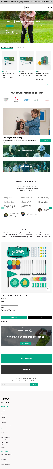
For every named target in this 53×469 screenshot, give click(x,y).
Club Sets (3, 435)
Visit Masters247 (25, 343)
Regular (6, 310)
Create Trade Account (6, 454)
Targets (3, 447)
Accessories (4, 440)
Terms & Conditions (5, 464)
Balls (2, 445)
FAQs (2, 457)
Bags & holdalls (4, 442)
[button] (9, 7)
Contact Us (3, 459)
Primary (6, 304)
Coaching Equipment (6, 437)
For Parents (3, 417)
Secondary (14, 304)
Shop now (9, 26)
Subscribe (34, 384)
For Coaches (4, 420)
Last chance (21, 47)
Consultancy (4, 415)
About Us (3, 410)
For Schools (3, 422)
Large (13, 310)
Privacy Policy (4, 462)
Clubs (2, 432)
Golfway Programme (6, 425)
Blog (2, 412)
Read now (45, 140)
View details (4, 321)
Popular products (7, 47)
